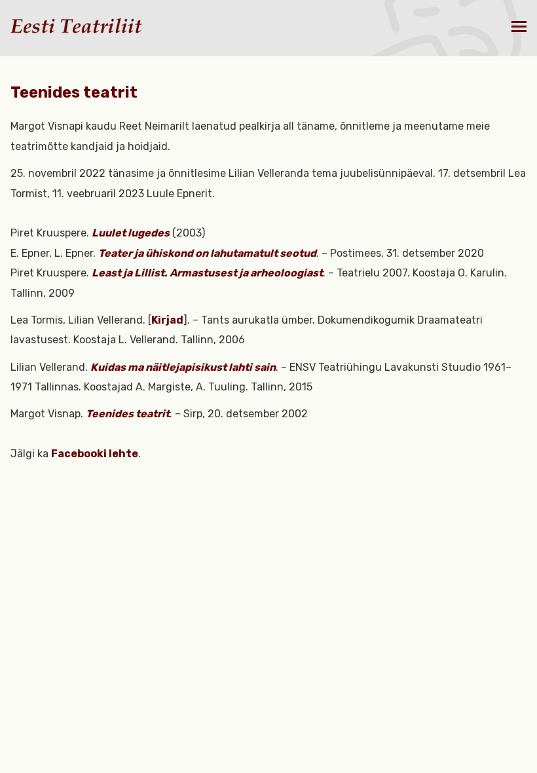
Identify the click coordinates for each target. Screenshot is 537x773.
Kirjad (167, 320)
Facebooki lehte (94, 453)
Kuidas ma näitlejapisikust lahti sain (183, 367)
